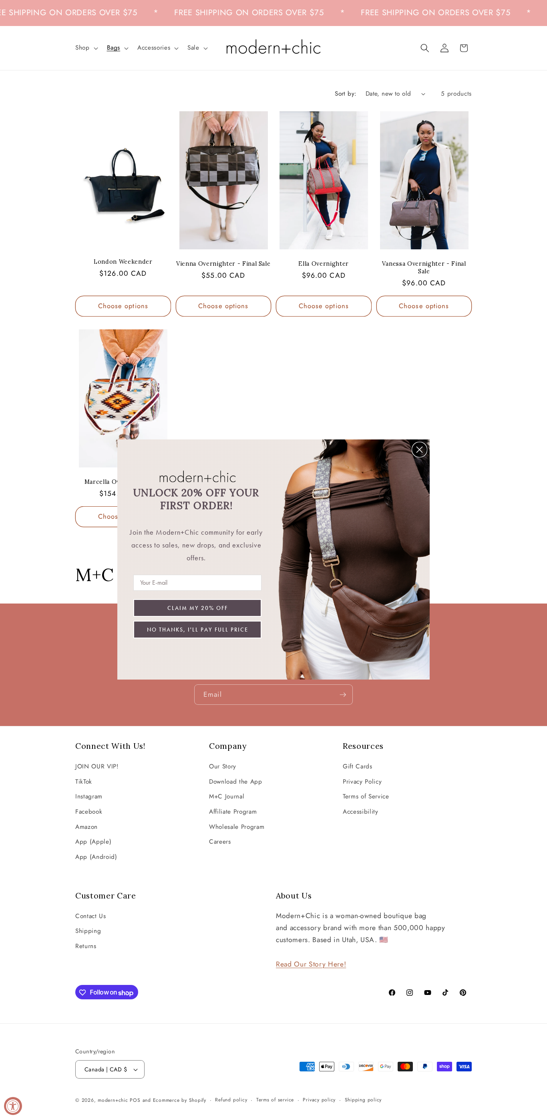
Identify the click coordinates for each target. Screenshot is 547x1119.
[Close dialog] (419, 450)
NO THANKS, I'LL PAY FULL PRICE (197, 629)
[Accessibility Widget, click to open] (13, 1106)
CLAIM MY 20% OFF (197, 608)
